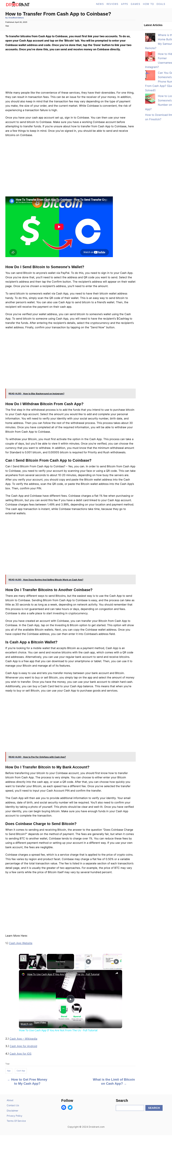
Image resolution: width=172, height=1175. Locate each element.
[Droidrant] (29, 4)
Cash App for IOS (20, 1053)
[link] (23, 974)
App (7, 26)
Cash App (21, 1071)
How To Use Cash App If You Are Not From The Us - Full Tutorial (63, 974)
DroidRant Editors (16, 18)
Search (154, 1107)
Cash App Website (20, 943)
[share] (116, 973)
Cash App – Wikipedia (23, 1038)
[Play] (88, 961)
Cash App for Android (23, 1046)
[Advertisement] (70, 535)
